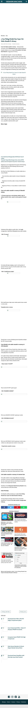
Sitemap (4, 701)
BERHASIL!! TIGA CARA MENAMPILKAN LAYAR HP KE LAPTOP (7, 523)
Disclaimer (23, 701)
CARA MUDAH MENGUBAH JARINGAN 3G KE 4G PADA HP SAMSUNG (20, 566)
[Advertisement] (14, 20)
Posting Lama (23, 611)
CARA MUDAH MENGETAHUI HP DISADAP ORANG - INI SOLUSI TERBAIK (7, 544)
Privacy (18, 701)
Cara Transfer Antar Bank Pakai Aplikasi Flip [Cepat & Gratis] (21, 520)
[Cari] (26, 1)
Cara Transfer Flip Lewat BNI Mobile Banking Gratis (20, 534)
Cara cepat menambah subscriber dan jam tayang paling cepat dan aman (7, 561)
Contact (13, 701)
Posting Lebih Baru (6, 611)
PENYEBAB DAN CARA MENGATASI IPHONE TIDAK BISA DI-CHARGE (21, 549)
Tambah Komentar (15, 43)
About (8, 701)
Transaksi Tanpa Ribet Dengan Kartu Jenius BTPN (12, 160)
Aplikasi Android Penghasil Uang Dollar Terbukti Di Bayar (13, 161)
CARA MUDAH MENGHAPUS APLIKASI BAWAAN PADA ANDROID (7, 534)
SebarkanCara (14, 2)
